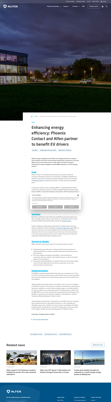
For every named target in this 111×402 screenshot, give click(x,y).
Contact (93, 400)
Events (88, 1)
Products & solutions (53, 6)
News (36, 116)
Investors (75, 6)
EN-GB (104, 1)
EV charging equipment (80, 400)
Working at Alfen (80, 1)
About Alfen (95, 1)
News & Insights (70, 1)
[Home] (32, 116)
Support (65, 6)
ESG (83, 6)
